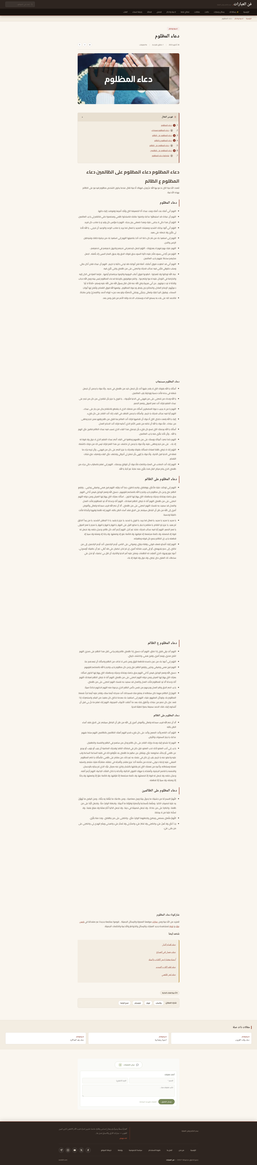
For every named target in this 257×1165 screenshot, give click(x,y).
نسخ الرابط (124, 1003)
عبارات (155, 922)
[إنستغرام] (68, 1150)
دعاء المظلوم (166, 125)
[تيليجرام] (61, 1150)
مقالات (197, 12)
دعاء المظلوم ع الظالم (163, 140)
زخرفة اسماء (137, 12)
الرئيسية (246, 12)
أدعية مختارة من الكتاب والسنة (162, 960)
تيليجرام (138, 1003)
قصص (159, 12)
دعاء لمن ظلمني (169, 975)
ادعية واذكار (171, 12)
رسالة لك (232, 12)
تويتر (171, 926)
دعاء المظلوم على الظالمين (161, 150)
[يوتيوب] (74, 1150)
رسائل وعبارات (219, 12)
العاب (125, 12)
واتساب (159, 1003)
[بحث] (32, 4)
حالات (207, 12)
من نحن (181, 1150)
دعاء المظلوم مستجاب (160, 130)
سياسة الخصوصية (135, 1150)
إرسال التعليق (166, 1101)
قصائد (149, 12)
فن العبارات (170, 1159)
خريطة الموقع (106, 1150)
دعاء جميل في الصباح (166, 952)
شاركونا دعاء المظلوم (160, 155)
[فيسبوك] (88, 1150)
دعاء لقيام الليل (169, 945)
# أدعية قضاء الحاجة (169, 992)
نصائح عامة (185, 12)
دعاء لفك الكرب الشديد (166, 967)
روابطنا (120, 1150)
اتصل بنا (169, 1150)
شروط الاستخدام (154, 1150)
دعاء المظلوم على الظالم (162, 135)
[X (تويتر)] (81, 1150)
